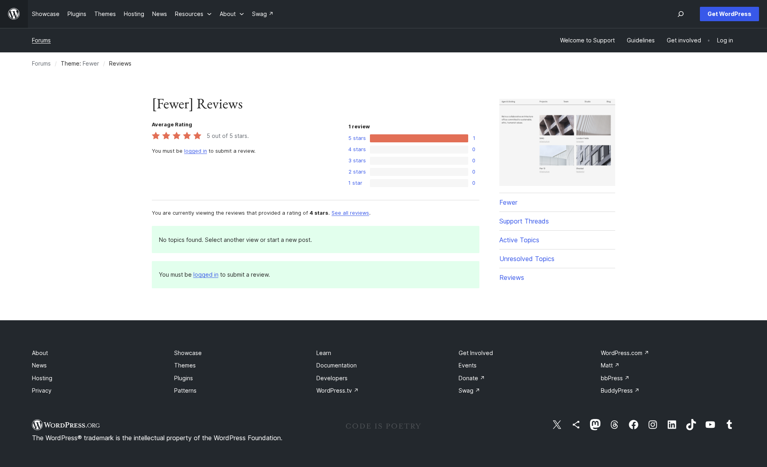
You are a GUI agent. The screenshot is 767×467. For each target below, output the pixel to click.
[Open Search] (681, 14)
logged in (195, 151)
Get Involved (476, 352)
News (39, 365)
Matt (610, 365)
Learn (323, 352)
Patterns (185, 390)
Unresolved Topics (526, 259)
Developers (332, 378)
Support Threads (524, 221)
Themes (185, 365)
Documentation (336, 365)
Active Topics (519, 240)
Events (468, 365)
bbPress (615, 378)
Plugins (183, 378)
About (40, 352)
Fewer (91, 63)
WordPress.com (625, 352)
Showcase (188, 352)
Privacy (42, 390)
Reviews (511, 277)
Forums (41, 40)
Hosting (42, 378)
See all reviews (350, 213)
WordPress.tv (337, 390)
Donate (472, 378)
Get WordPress (729, 13)
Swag (469, 390)
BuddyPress (620, 390)
